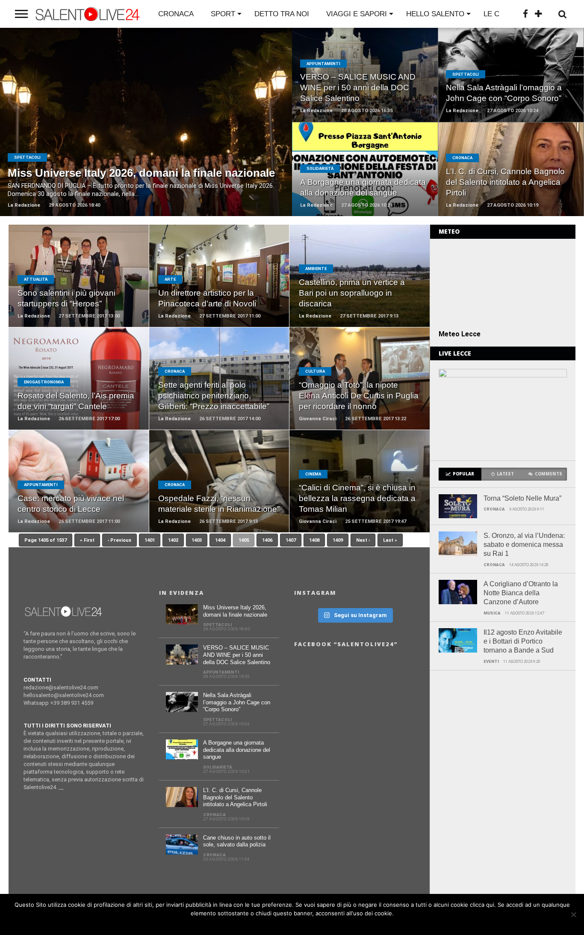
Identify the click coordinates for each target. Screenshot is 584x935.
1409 (338, 540)
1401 (150, 540)
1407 (291, 540)
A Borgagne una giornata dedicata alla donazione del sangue (236, 749)
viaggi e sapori (356, 14)
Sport (223, 14)
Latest (505, 474)
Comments (548, 474)
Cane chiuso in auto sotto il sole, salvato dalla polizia (237, 841)
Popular (463, 474)
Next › (363, 540)
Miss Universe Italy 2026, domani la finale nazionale (235, 611)
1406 (267, 540)
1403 (197, 540)
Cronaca (176, 14)
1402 (173, 540)
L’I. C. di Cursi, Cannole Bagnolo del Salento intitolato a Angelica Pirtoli (235, 797)
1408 (314, 540)
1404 (220, 540)
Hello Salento (435, 14)
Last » (390, 540)
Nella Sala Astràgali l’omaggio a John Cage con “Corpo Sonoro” (236, 702)
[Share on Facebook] (128, 132)
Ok (294, 924)
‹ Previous (119, 540)
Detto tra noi (281, 14)
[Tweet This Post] (146, 132)
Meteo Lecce (460, 334)
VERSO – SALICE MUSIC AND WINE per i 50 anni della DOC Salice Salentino (236, 654)
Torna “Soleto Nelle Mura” (522, 498)
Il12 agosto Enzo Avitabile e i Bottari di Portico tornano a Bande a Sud (523, 641)
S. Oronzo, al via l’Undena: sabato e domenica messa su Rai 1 (524, 544)
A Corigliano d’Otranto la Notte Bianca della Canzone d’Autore (521, 593)
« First (87, 540)
